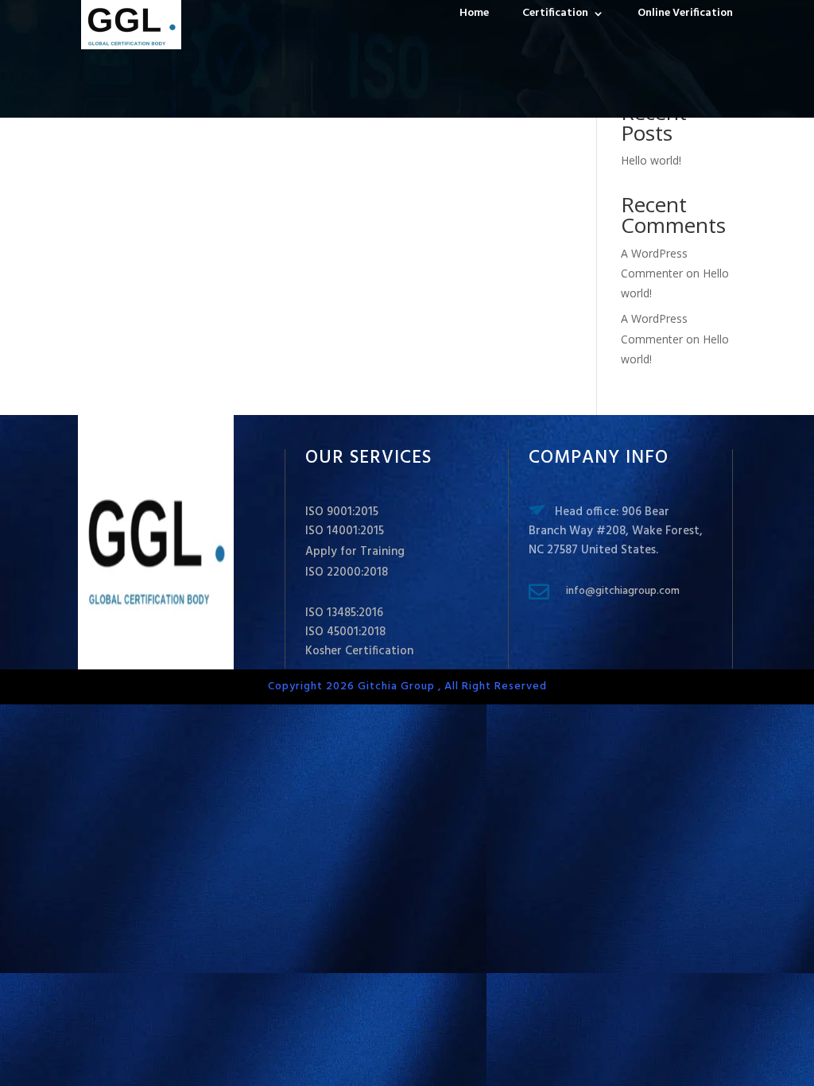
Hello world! (651, 160)
